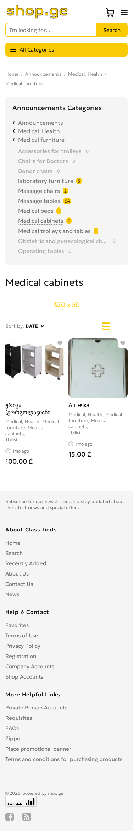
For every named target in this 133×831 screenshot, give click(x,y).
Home (11, 74)
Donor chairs (35, 170)
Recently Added (25, 563)
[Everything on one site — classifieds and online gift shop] (37, 16)
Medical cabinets (40, 220)
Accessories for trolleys (50, 151)
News (12, 594)
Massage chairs (39, 190)
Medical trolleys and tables (54, 230)
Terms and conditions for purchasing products (63, 759)
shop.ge (55, 793)
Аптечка (78, 405)
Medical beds (36, 210)
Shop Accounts (24, 676)
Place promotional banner (38, 748)
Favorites (17, 625)
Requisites (18, 717)
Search (14, 553)
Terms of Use (21, 635)
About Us (17, 573)
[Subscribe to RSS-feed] (26, 817)
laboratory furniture (45, 180)
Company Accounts (29, 666)
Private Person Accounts (36, 707)
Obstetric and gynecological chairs (63, 240)
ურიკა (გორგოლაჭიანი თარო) (27, 412)
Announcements (43, 74)
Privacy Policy (22, 645)
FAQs (12, 728)
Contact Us (19, 584)
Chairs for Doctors (43, 160)
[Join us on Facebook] (9, 817)
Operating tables (41, 250)
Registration (20, 656)
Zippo (12, 738)
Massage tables (39, 200)
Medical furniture (24, 84)
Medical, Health (85, 74)
